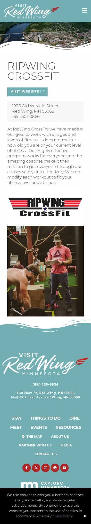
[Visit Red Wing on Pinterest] (55, 468)
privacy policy (61, 516)
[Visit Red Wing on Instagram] (45, 468)
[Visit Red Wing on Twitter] (36, 468)
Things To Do (45, 419)
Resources (68, 428)
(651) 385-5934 (45, 384)
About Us (60, 436)
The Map (33, 437)
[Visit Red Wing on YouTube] (64, 468)
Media (66, 445)
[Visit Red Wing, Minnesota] (31, 11)
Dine (74, 419)
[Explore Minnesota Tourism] (45, 483)
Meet (16, 428)
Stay (16, 419)
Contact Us (45, 454)
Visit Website (26, 91)
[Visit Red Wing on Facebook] (26, 468)
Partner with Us (35, 445)
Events (39, 428)
